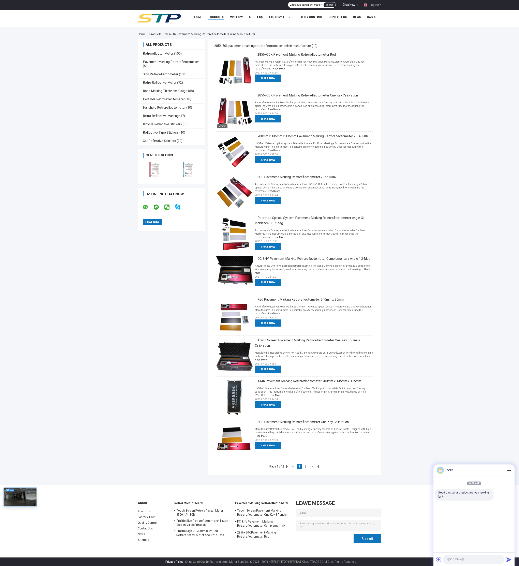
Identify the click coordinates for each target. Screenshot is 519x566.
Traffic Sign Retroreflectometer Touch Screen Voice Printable (202, 522)
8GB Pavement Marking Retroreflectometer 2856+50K (296, 177)
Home (198, 17)
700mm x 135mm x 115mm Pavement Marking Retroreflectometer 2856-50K (312, 136)
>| (318, 466)
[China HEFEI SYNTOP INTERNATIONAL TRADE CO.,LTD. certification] (154, 169)
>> (311, 466)
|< (287, 466)
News (357, 17)
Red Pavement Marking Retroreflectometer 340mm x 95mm (300, 299)
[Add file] (439, 559)
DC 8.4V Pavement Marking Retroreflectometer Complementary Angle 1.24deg (313, 259)
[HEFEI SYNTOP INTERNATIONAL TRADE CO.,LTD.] (159, 18)
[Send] (509, 559)
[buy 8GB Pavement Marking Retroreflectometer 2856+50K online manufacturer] (234, 192)
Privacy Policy (174, 561)
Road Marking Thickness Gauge (165, 91)
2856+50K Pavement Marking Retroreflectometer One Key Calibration (307, 95)
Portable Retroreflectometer (164, 99)
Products (216, 17)
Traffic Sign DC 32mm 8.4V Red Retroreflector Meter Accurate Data (200, 533)
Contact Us (338, 17)
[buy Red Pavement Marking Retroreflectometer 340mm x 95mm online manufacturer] (234, 315)
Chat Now (349, 4)
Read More (279, 68)
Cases (371, 17)
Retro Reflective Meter (159, 82)
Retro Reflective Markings (161, 116)
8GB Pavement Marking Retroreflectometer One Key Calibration (303, 422)
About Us (256, 17)
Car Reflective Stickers (159, 141)
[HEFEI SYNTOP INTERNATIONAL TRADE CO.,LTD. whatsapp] (159, 207)
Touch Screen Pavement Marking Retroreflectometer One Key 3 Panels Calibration (262, 513)
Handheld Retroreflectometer (164, 107)
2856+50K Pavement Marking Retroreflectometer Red (296, 54)
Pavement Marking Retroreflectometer (171, 62)
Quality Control (309, 17)
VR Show (236, 17)
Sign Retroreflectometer (160, 74)
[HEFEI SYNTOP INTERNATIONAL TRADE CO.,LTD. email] (148, 207)
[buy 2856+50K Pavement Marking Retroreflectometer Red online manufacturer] (234, 70)
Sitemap (143, 539)
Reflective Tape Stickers (161, 132)
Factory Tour (279, 17)
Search (329, 4)
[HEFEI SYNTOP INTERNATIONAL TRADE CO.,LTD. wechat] (169, 207)
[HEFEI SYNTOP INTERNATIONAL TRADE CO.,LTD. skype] (180, 207)
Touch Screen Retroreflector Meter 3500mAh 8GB (199, 512)
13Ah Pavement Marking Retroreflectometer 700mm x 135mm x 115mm (309, 381)
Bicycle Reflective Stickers (162, 124)
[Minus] (508, 470)
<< (293, 466)
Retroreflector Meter (158, 53)
